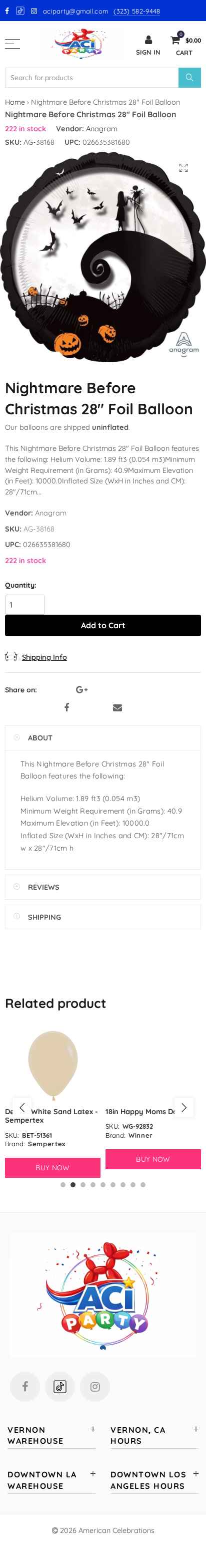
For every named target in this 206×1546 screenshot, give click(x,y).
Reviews (44, 887)
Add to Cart (103, 625)
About (40, 737)
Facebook (66, 707)
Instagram (95, 1387)
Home (15, 102)
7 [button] (123, 1184)
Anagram (102, 128)
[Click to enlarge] (183, 168)
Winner (140, 1135)
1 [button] (63, 1184)
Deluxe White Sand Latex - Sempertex (51, 1116)
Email (117, 707)
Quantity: (20, 585)
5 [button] (103, 1184)
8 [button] (133, 1184)
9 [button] (143, 1184)
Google (21, 11)
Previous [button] (22, 1107)
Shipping (44, 917)
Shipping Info (44, 657)
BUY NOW (53, 1167)
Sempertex (47, 1144)
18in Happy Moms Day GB (150, 1111)
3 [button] (83, 1184)
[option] (52, 1103)
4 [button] (93, 1184)
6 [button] (113, 1184)
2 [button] (73, 1184)
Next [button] (184, 1107)
